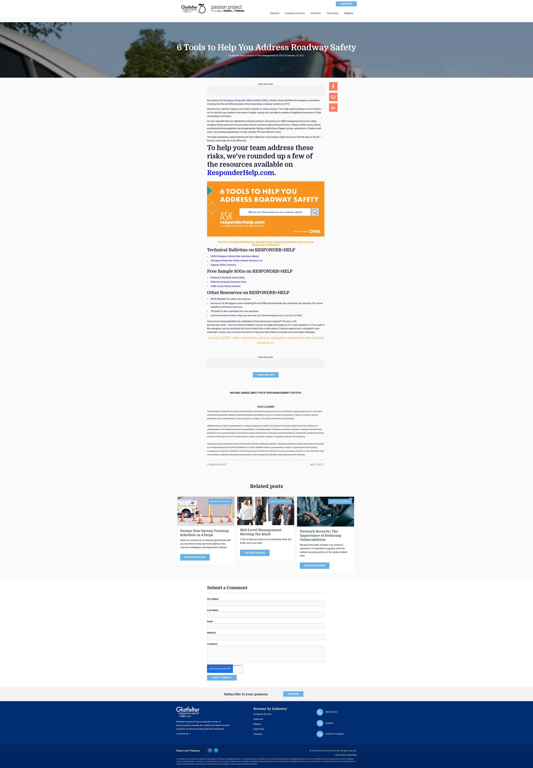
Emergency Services (220, 501)
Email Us (329, 723)
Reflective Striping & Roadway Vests (228, 282)
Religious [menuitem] (348, 13)
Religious (257, 724)
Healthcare (258, 719)
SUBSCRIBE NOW (266, 375)
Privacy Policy (340, 755)
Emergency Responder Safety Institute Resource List (236, 260)
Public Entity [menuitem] (332, 13)
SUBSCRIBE (293, 694)
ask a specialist (231, 311)
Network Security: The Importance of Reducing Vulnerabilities (320, 535)
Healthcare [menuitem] (316, 13)
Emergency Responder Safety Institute (242, 100)
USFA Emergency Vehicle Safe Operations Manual (235, 256)
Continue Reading (194, 557)
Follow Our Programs (335, 734)
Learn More (182, 734)
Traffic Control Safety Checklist (225, 286)
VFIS (311, 325)
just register (286, 315)
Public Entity (258, 729)
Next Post (316, 464)
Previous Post (217, 464)
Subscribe (346, 3)
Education (257, 734)
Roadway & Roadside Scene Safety (228, 277)
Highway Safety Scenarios (223, 265)
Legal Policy (352, 755)
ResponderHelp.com (231, 321)
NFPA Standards (219, 299)
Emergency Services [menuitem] (295, 13)
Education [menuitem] (274, 13)
